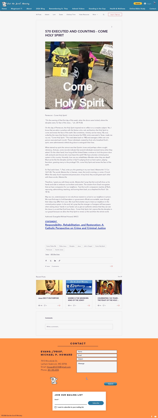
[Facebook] (152, 416)
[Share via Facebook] (46, 261)
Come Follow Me (51, 246)
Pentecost (49, 250)
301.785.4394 (53, 370)
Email (57, 399)
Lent (54, 14)
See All (120, 276)
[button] (138, 3)
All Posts (38, 14)
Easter (61, 14)
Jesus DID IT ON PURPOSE (48, 298)
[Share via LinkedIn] (55, 261)
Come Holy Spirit (100, 246)
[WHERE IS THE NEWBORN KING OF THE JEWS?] (79, 287)
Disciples (72, 246)
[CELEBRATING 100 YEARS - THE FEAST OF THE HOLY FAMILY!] (108, 287)
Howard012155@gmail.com (59, 367)
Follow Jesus (62, 246)
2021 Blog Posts (55, 254)
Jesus (79, 246)
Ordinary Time (71, 14)
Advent (47, 14)
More (94, 14)
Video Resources (84, 14)
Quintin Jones (59, 250)
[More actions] (112, 27)
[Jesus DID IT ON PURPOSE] (49, 287)
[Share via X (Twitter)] (50, 261)
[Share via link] (59, 261)
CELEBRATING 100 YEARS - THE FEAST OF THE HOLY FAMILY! (108, 299)
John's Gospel (88, 246)
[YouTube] (155, 416)
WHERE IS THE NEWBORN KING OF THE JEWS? (78, 299)
